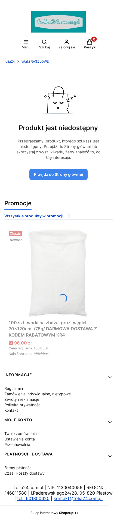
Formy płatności (18, 467)
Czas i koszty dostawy (24, 473)
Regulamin (13, 388)
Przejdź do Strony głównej (58, 174)
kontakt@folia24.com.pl (78, 498)
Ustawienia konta (19, 439)
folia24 (9, 61)
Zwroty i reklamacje (21, 399)
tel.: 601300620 (33, 498)
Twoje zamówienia (20, 433)
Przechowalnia (17, 444)
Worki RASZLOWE (35, 61)
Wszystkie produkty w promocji (33, 216)
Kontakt (11, 410)
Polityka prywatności (22, 404)
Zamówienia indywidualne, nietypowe (37, 394)
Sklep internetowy (52, 513)
